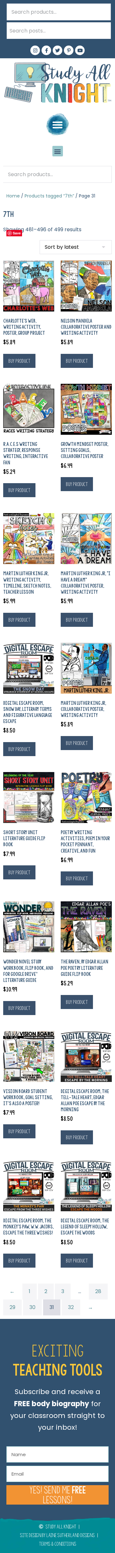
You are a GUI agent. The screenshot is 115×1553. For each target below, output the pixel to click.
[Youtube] (80, 50)
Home (13, 196)
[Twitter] (57, 50)
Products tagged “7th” (49, 196)
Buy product (19, 361)
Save (17, 233)
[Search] (102, 30)
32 (71, 1307)
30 (32, 1307)
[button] (58, 125)
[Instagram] (35, 50)
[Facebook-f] (46, 50)
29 (12, 1307)
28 (98, 1291)
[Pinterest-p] (68, 50)
